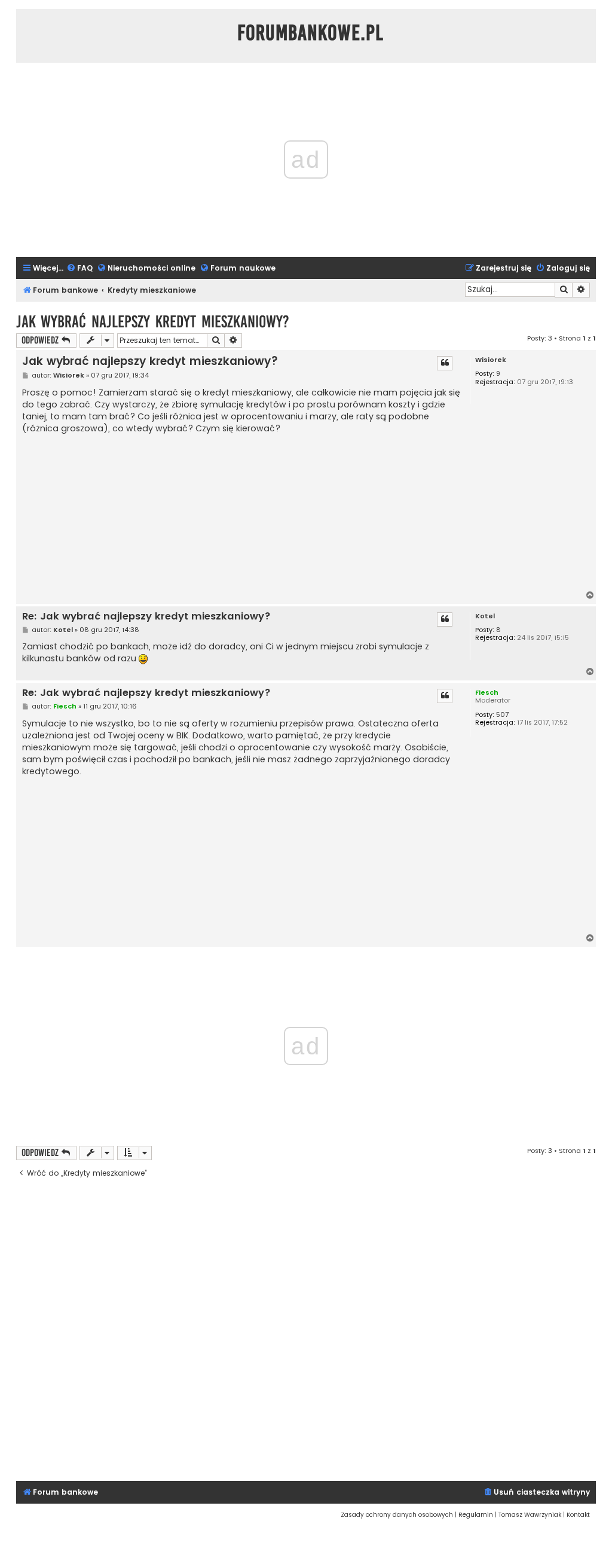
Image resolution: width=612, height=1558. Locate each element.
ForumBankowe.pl (310, 33)
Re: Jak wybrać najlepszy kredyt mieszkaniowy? (146, 617)
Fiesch (486, 692)
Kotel (485, 616)
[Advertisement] (241, 512)
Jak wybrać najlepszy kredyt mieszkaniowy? (152, 321)
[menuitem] (79, 268)
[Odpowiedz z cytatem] (444, 363)
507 (502, 715)
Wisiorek (490, 360)
